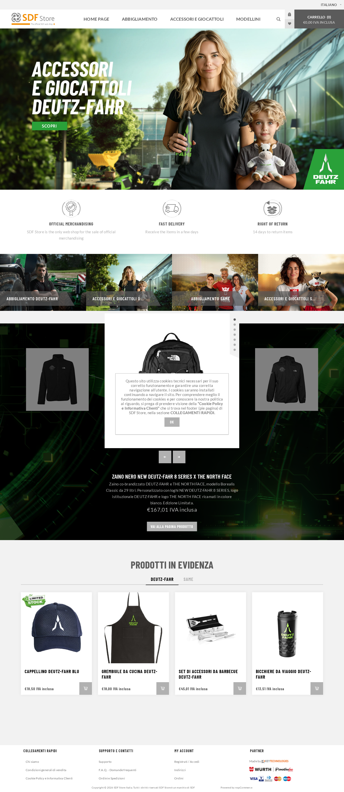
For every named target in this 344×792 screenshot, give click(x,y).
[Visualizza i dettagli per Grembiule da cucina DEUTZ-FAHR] (133, 627)
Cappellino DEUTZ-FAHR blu (52, 671)
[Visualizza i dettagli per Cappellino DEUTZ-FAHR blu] (56, 627)
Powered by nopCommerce (236, 787)
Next (179, 457)
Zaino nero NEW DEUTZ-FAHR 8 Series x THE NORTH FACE (172, 476)
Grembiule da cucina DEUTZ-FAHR (129, 674)
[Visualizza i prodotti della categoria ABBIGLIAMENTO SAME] (215, 282)
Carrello (319, 19)
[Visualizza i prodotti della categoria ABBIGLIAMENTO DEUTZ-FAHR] (43, 282)
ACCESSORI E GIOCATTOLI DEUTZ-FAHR (124, 298)
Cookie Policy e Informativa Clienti (49, 778)
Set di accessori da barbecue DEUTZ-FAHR (208, 674)
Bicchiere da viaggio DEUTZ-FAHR (283, 674)
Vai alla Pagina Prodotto (172, 526)
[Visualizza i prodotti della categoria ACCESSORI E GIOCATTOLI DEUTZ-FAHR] (129, 282)
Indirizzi (180, 770)
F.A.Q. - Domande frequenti (117, 770)
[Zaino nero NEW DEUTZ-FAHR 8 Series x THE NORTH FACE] (234, 319)
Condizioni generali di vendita (46, 770)
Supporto (105, 762)
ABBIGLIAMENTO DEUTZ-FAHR (32, 298)
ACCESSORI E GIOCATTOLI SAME (292, 298)
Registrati (180, 762)
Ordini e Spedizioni (112, 778)
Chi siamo (32, 762)
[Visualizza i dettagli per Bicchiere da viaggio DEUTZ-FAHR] (287, 627)
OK (172, 422)
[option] (172, 109)
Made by (255, 761)
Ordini (178, 778)
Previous (165, 457)
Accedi (293, 14)
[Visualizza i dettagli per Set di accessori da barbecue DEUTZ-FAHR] (210, 627)
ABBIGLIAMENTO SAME (210, 298)
